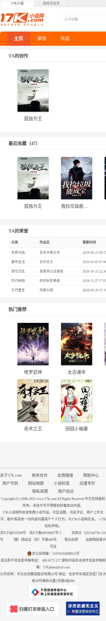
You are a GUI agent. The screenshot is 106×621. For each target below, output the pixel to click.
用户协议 (66, 491)
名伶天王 (46, 262)
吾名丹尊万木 (50, 253)
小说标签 (62, 483)
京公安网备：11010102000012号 (55, 554)
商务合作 (39, 475)
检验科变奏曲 (50, 281)
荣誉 (41, 38)
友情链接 (65, 475)
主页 (18, 38)
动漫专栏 (87, 483)
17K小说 (17, 3)
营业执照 (71, 540)
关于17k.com (11, 475)
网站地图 (36, 483)
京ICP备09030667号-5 (45, 533)
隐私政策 (40, 491)
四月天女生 (51, 3)
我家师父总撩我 (51, 271)
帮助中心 (91, 475)
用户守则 (10, 483)
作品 (65, 38)
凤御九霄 (46, 290)
